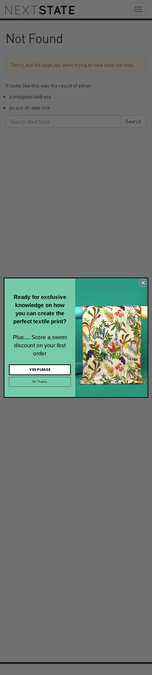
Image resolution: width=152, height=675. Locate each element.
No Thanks (39, 381)
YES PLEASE (40, 369)
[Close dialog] (143, 282)
